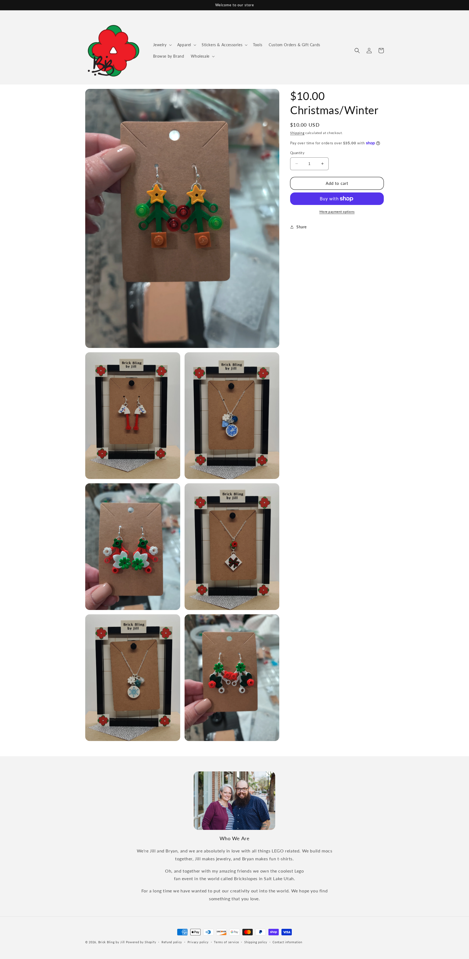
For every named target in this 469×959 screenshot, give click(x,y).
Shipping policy (255, 942)
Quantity (297, 153)
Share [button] (301, 227)
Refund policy (171, 942)
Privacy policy (198, 942)
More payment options (337, 212)
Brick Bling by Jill (111, 942)
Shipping (297, 133)
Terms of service (226, 942)
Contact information (287, 942)
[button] (162, 45)
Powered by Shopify (141, 942)
